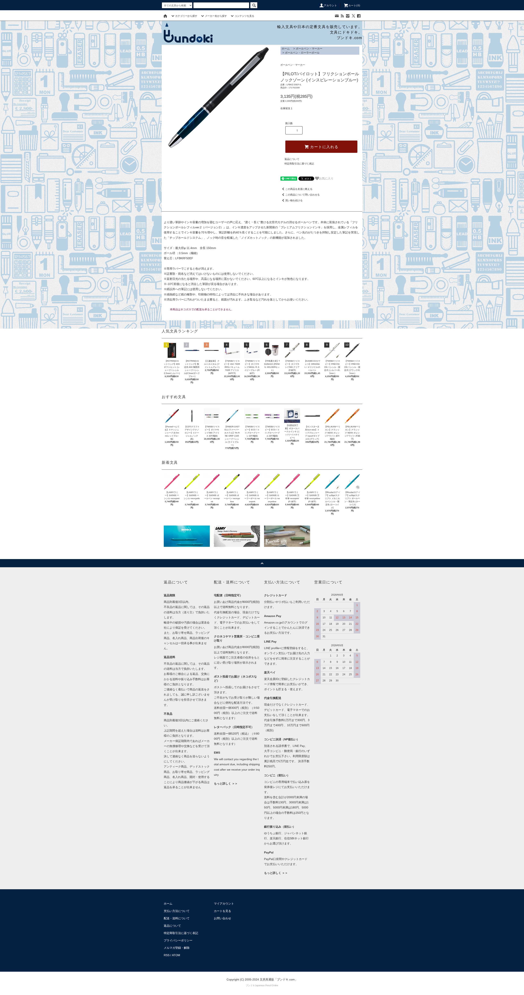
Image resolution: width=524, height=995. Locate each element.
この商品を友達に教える (298, 189)
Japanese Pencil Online (266, 985)
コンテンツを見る (244, 16)
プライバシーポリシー (178, 940)
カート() (354, 5)
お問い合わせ (222, 918)
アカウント (330, 5)
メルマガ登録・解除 (177, 947)
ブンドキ (250, 985)
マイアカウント (224, 903)
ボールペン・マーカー (309, 48)
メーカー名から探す (216, 16)
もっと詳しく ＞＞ (226, 783)
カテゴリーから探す (186, 16)
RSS (166, 955)
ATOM (176, 955)
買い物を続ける (294, 200)
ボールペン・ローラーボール (302, 52)
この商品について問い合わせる (302, 194)
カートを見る (222, 911)
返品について (292, 159)
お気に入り (326, 178)
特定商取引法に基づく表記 (299, 163)
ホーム (286, 48)
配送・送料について (177, 918)
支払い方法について (177, 911)
